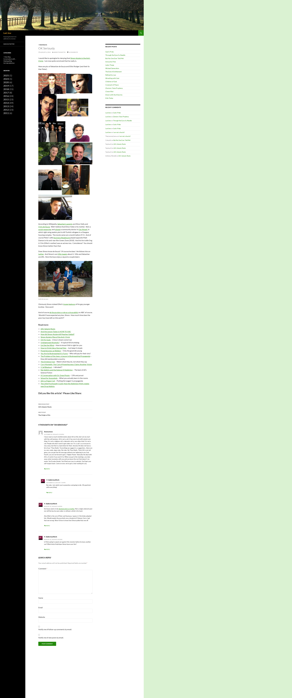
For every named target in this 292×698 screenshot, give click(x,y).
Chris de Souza (44, 227)
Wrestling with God (112, 78)
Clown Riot (109, 91)
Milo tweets (62, 254)
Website (41, 617)
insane (65, 304)
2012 (6, 109)
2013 (6, 106)
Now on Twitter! (9, 44)
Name (40, 598)
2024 (6, 78)
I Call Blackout (46, 367)
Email (40, 607)
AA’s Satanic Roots (48, 329)
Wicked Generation (112, 68)
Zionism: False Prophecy (114, 88)
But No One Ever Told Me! (114, 58)
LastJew (108, 113)
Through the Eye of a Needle (115, 55)
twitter (41, 254)
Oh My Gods (46, 340)
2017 (6, 92)
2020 (6, 82)
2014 (6, 102)
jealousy (72, 304)
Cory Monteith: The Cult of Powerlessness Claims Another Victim (66, 364)
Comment (42, 568)
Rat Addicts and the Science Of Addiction (57, 370)
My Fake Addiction (9, 63)
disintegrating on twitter (66, 509)
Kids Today (109, 98)
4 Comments (73, 52)
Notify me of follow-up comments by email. (55, 629)
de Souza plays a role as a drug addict (64, 312)
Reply (48, 469)
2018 (6, 89)
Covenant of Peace (112, 85)
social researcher (44, 229)
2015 (6, 99)
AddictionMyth (59, 52)
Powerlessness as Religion (51, 351)
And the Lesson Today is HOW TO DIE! (56, 331)
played (57, 229)
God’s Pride (109, 52)
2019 (6, 85)
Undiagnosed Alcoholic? (50, 342)
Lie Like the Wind (47, 345)
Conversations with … (9, 59)
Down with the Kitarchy (113, 95)
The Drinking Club (48, 362)
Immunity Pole (110, 62)
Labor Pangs (109, 65)
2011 (6, 113)
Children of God (111, 82)
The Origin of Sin (44, 413)
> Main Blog (42, 45)
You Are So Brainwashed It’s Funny (54, 353)
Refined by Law (110, 75)
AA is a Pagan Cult (48, 381)
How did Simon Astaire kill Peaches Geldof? (57, 334)
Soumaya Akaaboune (61, 238)
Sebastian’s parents (64, 224)
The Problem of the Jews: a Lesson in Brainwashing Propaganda (65, 356)
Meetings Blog (7, 61)
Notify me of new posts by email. (51, 637)
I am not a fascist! (119, 132)
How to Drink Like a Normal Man (53, 348)
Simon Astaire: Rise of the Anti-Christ (55, 337)
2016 (6, 96)
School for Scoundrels (49, 378)
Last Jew (7, 33)
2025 (6, 75)
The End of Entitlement (113, 72)
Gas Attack (83, 229)
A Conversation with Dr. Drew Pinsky (55, 375)
